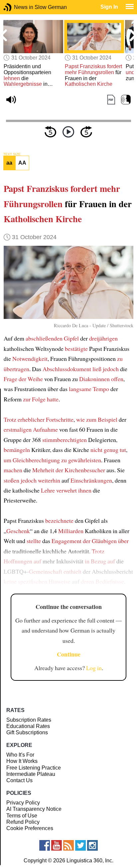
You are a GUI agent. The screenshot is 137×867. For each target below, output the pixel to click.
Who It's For (20, 755)
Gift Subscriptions (27, 732)
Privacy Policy (23, 802)
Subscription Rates (28, 720)
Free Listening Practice (33, 768)
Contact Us (19, 780)
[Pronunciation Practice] (126, 100)
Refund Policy (23, 822)
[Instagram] (92, 845)
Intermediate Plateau (30, 774)
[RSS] (68, 845)
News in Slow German (17, 7)
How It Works (22, 761)
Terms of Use (21, 815)
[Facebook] (44, 845)
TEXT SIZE (12, 154)
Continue (68, 654)
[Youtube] (56, 845)
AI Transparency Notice (34, 809)
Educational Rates (28, 726)
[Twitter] (80, 845)
